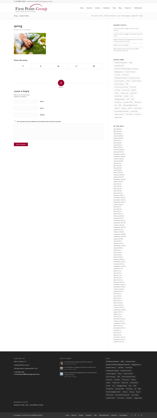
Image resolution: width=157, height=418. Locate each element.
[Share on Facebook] (23, 66)
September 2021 (119, 227)
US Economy (129, 114)
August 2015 (117, 312)
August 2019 (117, 239)
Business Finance (130, 72)
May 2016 (117, 298)
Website (42, 115)
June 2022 (117, 209)
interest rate (133, 93)
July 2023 (116, 184)
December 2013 (118, 328)
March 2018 (117, 257)
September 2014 (119, 323)
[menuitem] (82, 8)
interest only (124, 93)
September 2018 (119, 245)
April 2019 (117, 241)
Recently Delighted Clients (130, 105)
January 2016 (118, 305)
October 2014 (118, 321)
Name (42, 101)
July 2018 (116, 250)
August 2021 (117, 229)
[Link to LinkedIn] (141, 415)
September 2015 (119, 310)
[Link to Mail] (135, 415)
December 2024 (118, 154)
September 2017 (119, 266)
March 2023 (117, 193)
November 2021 (118, 223)
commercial (125, 75)
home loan (133, 87)
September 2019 (119, 236)
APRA (130, 62)
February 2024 (118, 175)
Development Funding (121, 78)
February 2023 (118, 195)
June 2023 (117, 186)
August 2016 (117, 291)
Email (42, 108)
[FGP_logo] (31, 8)
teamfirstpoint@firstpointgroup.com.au (40, 1)
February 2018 (118, 259)
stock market (134, 111)
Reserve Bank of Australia (121, 111)
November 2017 (118, 261)
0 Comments (27, 29)
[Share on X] (40, 66)
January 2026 (118, 136)
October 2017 (118, 264)
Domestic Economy (134, 78)
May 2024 (117, 168)
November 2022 (118, 200)
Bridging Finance (119, 72)
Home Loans (125, 90)
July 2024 (116, 163)
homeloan (117, 90)
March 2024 (117, 172)
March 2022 (117, 213)
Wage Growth (118, 117)
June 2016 (117, 296)
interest (117, 93)
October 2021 (118, 225)
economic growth (119, 81)
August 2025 (117, 138)
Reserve (130, 108)
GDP (127, 84)
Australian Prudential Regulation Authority (126, 69)
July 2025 (116, 140)
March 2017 (117, 280)
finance (128, 81)
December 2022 (118, 197)
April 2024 (117, 170)
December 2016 (118, 284)
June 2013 (117, 332)
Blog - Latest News (21, 16)
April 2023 (117, 191)
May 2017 (117, 275)
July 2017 (116, 271)
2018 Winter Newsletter (121, 62)
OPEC (132, 99)
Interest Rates (118, 96)
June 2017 (117, 273)
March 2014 (117, 326)
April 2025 (117, 145)
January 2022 (118, 218)
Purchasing (138, 102)
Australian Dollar (119, 66)
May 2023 (117, 188)
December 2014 (118, 319)
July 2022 (116, 207)
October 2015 (118, 307)
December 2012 (118, 337)
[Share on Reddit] (76, 66)
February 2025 (118, 149)
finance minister (136, 81)
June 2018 (117, 252)
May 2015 (117, 314)
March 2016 (117, 303)
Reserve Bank (138, 108)
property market (128, 102)
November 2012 (118, 339)
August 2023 (117, 181)
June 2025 (117, 143)
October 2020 (118, 232)
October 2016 (118, 289)
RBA (120, 105)
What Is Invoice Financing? (121, 45)
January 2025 (118, 152)
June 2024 (117, 165)
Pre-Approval (118, 102)
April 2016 (117, 300)
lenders (126, 96)
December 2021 (118, 220)
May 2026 (117, 131)
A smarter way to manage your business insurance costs (80, 367)
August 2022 (117, 204)
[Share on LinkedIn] (58, 66)
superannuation (119, 114)
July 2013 (116, 330)
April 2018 (117, 255)
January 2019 (118, 243)
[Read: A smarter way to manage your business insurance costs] (61, 368)
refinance (117, 108)
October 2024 (118, 159)
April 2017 (117, 277)
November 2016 (118, 287)
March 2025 (117, 147)
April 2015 (117, 316)
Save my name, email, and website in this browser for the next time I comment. (39, 121)
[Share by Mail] (94, 66)
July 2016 (116, 293)
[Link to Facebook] (132, 415)
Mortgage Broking (119, 99)
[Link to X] (138, 415)
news (127, 99)
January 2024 (118, 177)
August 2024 (117, 161)
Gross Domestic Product (121, 87)
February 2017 (118, 282)
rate (116, 105)
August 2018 (117, 248)
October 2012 (118, 342)
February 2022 (118, 216)
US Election (138, 114)
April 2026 (117, 133)
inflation (133, 90)
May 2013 (117, 335)
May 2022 (117, 211)
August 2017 (117, 268)
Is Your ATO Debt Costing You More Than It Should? (78, 362)
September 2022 (119, 202)
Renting (124, 108)
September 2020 (119, 234)
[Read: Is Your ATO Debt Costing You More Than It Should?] (61, 363)
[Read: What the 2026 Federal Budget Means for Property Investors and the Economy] (61, 374)
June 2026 (117, 129)
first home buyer (119, 84)
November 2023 (118, 179)
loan (132, 96)
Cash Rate (117, 75)
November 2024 (118, 156)
